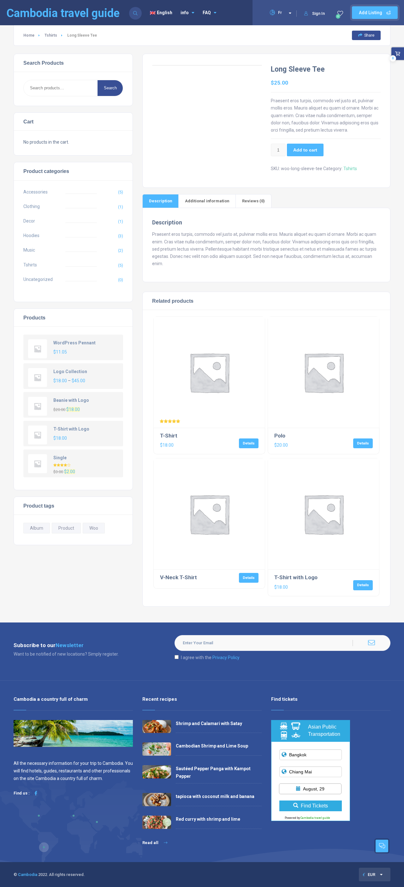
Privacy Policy (226, 657)
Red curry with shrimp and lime (208, 819)
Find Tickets (314, 805)
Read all (150, 842)
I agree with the (210, 657)
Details (249, 443)
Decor (29, 220)
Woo (93, 528)
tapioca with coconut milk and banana (215, 796)
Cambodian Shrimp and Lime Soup (212, 745)
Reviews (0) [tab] (253, 201)
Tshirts (51, 35)
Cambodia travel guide (315, 817)
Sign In (318, 13)
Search (110, 88)
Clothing (31, 206)
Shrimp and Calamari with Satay (209, 723)
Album (36, 528)
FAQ (207, 12)
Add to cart (305, 149)
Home (28, 35)
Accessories (35, 191)
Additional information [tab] (207, 201)
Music (29, 250)
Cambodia (27, 874)
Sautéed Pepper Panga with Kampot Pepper (213, 772)
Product (66, 528)
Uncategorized (38, 279)
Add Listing (371, 12)
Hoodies (31, 235)
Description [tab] (160, 201)
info (185, 12)
